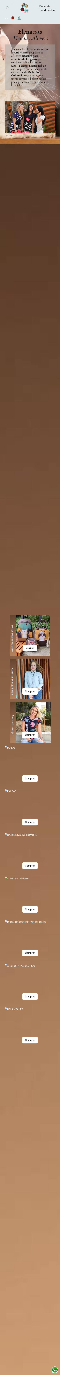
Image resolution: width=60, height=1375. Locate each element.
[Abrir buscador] (7, 8)
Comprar (30, 648)
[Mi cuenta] (19, 18)
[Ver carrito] (13, 18)
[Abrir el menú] (6, 18)
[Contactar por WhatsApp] (55, 1369)
